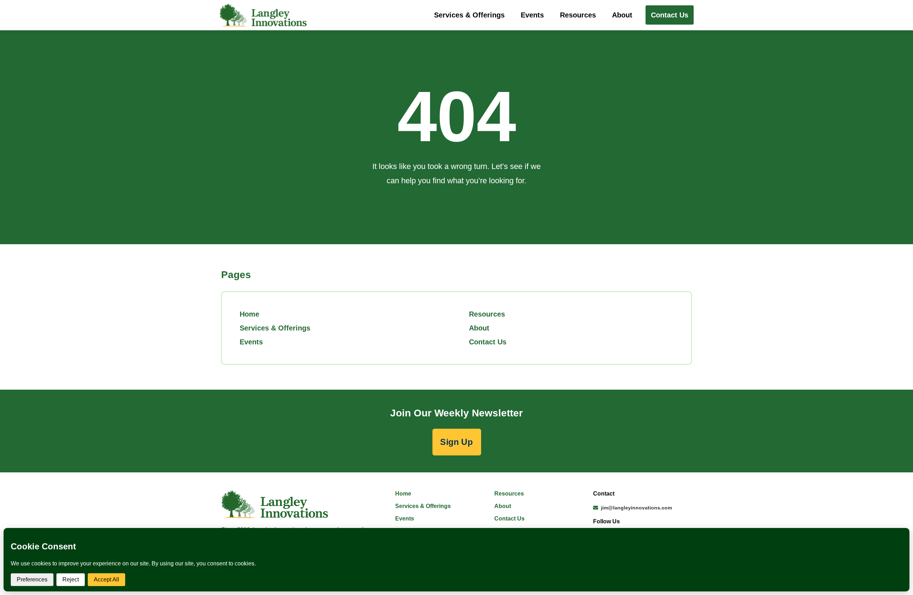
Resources (578, 15)
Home (249, 314)
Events (532, 15)
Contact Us (487, 342)
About (622, 15)
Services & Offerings (469, 15)
